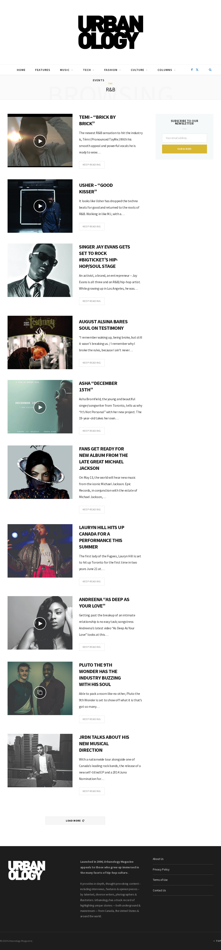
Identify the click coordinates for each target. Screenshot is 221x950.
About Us (158, 859)
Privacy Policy (161, 869)
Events (98, 80)
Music (64, 70)
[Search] (210, 70)
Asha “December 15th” (98, 386)
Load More (73, 820)
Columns (165, 70)
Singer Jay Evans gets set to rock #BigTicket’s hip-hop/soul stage (104, 256)
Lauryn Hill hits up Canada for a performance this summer (101, 537)
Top (218, 940)
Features (42, 70)
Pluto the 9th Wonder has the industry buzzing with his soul (100, 674)
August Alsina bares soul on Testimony (103, 324)
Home (21, 70)
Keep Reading (92, 164)
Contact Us (159, 890)
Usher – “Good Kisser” (96, 188)
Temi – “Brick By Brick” (97, 120)
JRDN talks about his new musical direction (104, 743)
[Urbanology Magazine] (111, 32)
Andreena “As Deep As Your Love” (104, 602)
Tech (87, 70)
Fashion (110, 70)
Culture (137, 70)
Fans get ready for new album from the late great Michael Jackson (103, 458)
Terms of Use (160, 880)
